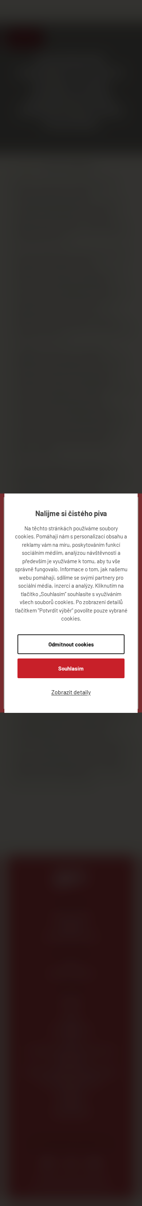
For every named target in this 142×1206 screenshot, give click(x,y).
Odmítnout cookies (71, 644)
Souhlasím (71, 668)
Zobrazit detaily (71, 691)
